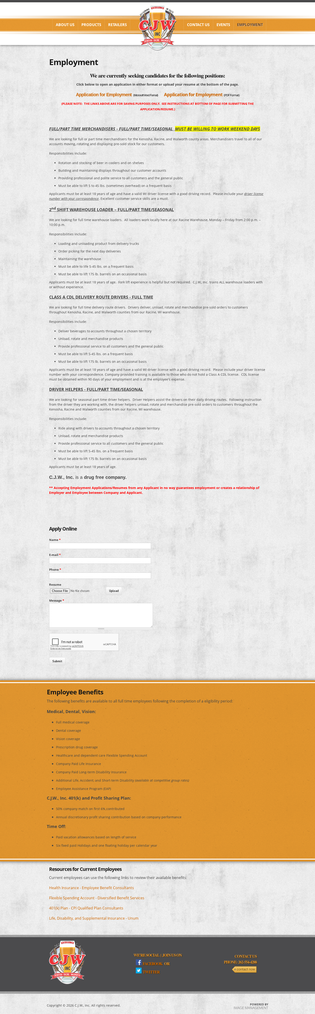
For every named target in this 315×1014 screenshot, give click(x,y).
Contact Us (198, 24)
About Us (65, 24)
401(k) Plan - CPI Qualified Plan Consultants (86, 908)
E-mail (55, 555)
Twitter (151, 972)
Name (55, 540)
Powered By (259, 1004)
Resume (55, 584)
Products (91, 24)
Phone (55, 569)
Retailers (117, 24)
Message (56, 600)
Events (223, 24)
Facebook (152, 963)
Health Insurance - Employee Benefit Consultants (91, 887)
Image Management (251, 1007)
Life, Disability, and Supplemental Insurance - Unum (94, 918)
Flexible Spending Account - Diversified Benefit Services (96, 897)
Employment (250, 24)
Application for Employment (104, 94)
